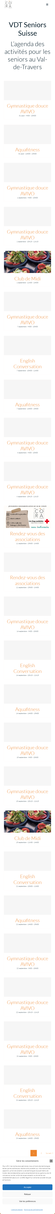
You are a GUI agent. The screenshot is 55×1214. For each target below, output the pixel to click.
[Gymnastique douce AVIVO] (27, 90)
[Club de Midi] (27, 262)
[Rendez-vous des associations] (27, 517)
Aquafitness (27, 150)
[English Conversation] (27, 345)
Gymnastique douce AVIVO (27, 109)
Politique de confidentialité (33, 1210)
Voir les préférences (27, 1201)
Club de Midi (27, 279)
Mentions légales (17, 1210)
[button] (51, 1161)
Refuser (27, 1194)
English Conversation (27, 364)
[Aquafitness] (27, 134)
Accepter (27, 1187)
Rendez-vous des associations (27, 536)
